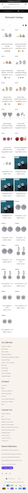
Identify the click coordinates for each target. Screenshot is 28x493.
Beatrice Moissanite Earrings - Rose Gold (7, 71)
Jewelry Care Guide (7, 422)
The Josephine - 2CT (7, 330)
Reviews (3, 396)
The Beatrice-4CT (7, 216)
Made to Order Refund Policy (9, 427)
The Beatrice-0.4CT (7, 172)
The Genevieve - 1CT (7, 284)
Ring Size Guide (5, 419)
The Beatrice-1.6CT (7, 194)
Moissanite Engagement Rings (10, 357)
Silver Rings (4, 368)
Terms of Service (6, 438)
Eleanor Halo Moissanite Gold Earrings (7, 98)
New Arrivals (4, 352)
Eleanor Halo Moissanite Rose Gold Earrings (21, 98)
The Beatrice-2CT (21, 194)
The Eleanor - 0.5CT (20, 216)
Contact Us (4, 441)
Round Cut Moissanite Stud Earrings (20, 148)
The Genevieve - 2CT (21, 284)
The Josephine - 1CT (21, 306)
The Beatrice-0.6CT (20, 172)
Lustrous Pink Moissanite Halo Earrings (20, 125)
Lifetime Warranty (6, 393)
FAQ (2, 416)
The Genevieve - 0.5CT (21, 261)
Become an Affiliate (7, 402)
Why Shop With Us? (7, 391)
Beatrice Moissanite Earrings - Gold (20, 45)
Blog (2, 404)
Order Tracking (5, 414)
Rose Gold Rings (6, 373)
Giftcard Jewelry (6, 346)
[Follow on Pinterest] (10, 473)
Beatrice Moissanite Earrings (7, 45)
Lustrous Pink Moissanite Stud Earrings (7, 149)
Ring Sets (4, 365)
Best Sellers (4, 349)
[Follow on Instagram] (6, 473)
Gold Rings (4, 371)
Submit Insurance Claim (8, 430)
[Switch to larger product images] (23, 25)
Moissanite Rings (6, 354)
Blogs (3, 388)
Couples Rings (5, 360)
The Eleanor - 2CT (7, 260)
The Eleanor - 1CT (21, 238)
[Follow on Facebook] (2, 473)
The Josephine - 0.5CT (7, 307)
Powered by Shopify (20, 482)
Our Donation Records (7, 399)
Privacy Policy (5, 435)
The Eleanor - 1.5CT (7, 238)
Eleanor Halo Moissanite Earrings (20, 71)
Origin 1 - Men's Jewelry (8, 362)
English (19, 478)
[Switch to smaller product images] (26, 25)
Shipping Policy (5, 433)
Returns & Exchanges (7, 424)
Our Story (4, 385)
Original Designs (6, 376)
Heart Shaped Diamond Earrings (7, 124)
